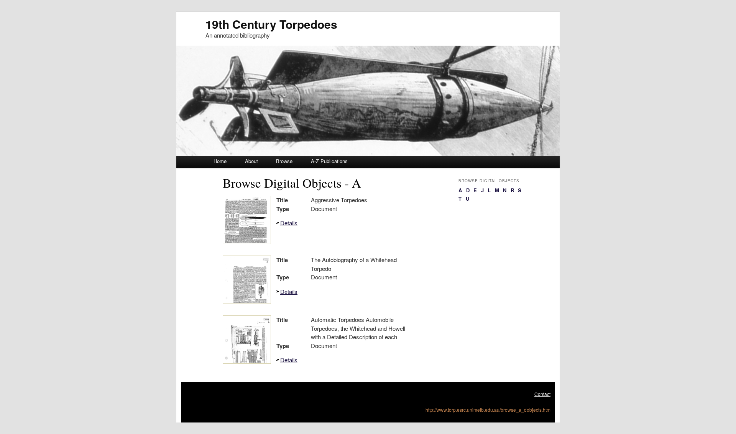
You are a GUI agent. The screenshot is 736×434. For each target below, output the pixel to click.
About (251, 161)
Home (220, 161)
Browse (284, 161)
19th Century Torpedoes (271, 24)
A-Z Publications (329, 161)
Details (288, 223)
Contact (542, 394)
